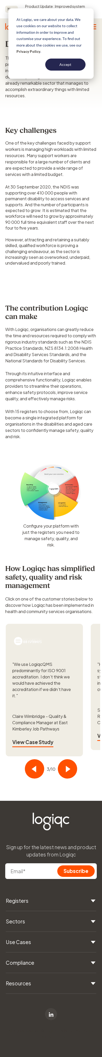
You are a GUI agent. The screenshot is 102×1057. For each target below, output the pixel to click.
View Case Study (32, 742)
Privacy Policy (28, 51)
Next (67, 769)
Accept (65, 64)
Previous (34, 769)
